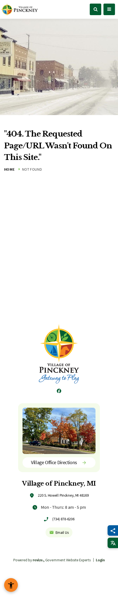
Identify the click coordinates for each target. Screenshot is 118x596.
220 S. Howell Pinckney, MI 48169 (63, 495)
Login (100, 559)
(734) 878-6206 (63, 518)
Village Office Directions (54, 462)
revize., (38, 559)
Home (9, 169)
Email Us (62, 532)
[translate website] (113, 543)
